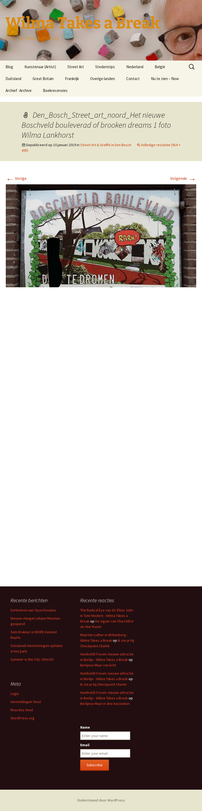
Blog (9, 66)
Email (84, 745)
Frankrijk (72, 78)
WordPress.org (22, 718)
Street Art (75, 66)
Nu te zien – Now (165, 78)
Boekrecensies (55, 90)
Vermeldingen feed (26, 701)
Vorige (16, 178)
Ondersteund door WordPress (101, 800)
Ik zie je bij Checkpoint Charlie (103, 684)
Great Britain (43, 78)
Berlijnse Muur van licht (98, 665)
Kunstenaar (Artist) (40, 66)
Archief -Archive (19, 90)
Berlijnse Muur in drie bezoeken (105, 703)
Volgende (183, 178)
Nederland (134, 66)
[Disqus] (101, 370)
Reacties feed (22, 710)
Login (15, 693)
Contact (133, 78)
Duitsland (13, 78)
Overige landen (102, 78)
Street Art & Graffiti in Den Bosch (105, 144)
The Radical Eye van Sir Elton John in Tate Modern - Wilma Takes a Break (106, 616)
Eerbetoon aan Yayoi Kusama (33, 610)
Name (85, 727)
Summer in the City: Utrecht (32, 659)
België (160, 66)
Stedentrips (105, 66)
